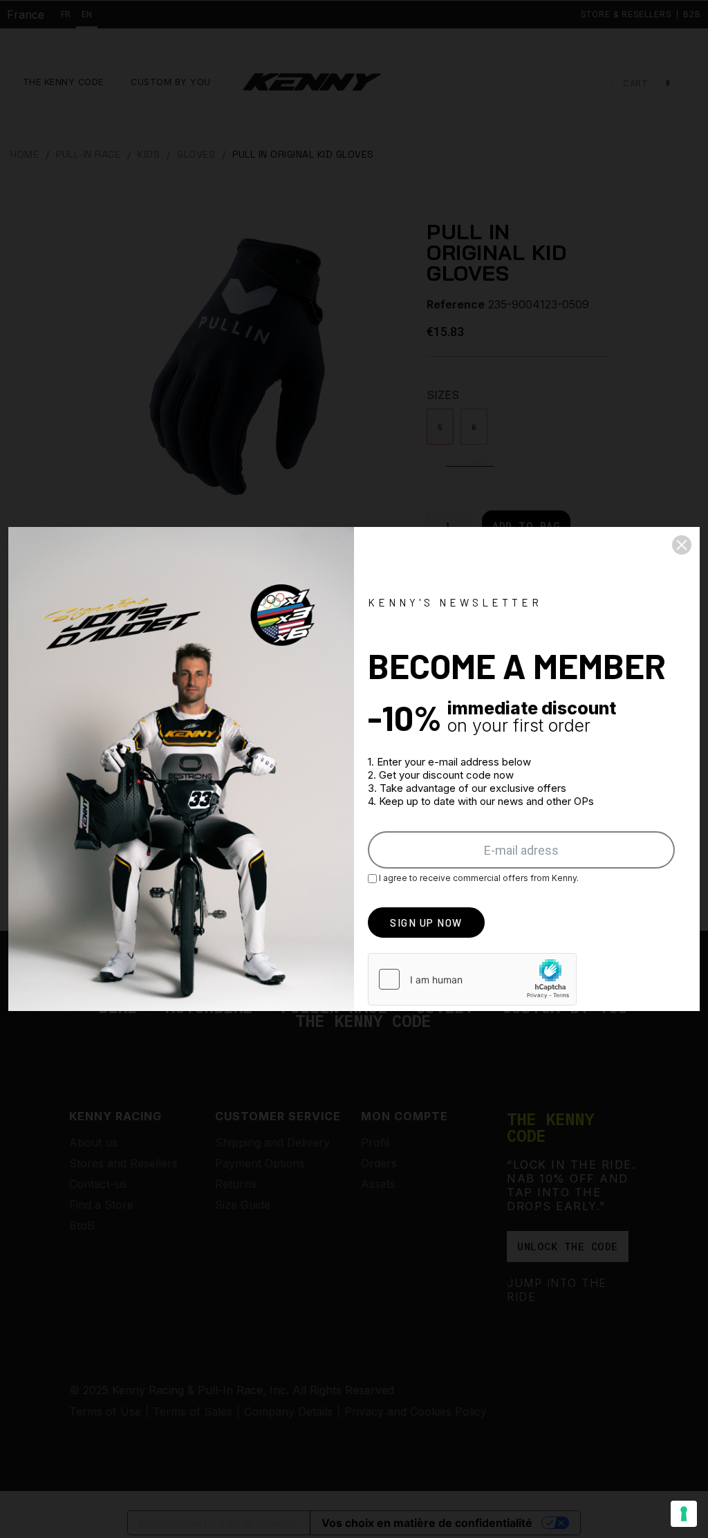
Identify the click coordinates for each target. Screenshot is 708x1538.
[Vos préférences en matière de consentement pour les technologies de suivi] (684, 1514)
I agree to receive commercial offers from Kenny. (478, 878)
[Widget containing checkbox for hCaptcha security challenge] (472, 979)
